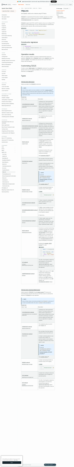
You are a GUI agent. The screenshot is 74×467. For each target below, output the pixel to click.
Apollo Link (35, 8)
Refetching (4, 33)
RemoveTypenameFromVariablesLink (8, 176)
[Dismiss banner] (72, 1)
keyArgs (3, 79)
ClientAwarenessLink (6, 166)
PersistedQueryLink (6, 174)
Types (57, 14)
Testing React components (7, 99)
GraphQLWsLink (5, 170)
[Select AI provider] (55, 465)
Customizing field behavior (7, 62)
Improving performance (7, 110)
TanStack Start (5, 129)
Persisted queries (5, 43)
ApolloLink (4, 156)
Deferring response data (7, 47)
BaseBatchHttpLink (6, 160)
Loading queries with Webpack (8, 133)
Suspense (4, 25)
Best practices (5, 49)
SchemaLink (5, 179)
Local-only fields (5, 86)
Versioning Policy (5, 191)
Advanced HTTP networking (7, 140)
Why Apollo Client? (6, 16)
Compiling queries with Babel (8, 116)
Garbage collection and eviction (8, 60)
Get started (4, 18)
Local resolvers (5, 90)
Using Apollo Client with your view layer (8, 122)
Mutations (4, 29)
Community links (5, 185)
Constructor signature (60, 10)
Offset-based (4, 75)
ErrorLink (4, 168)
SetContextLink (5, 181)
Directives (4, 39)
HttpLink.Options (60, 16)
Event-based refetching (7, 35)
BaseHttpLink (5, 158)
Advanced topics (5, 66)
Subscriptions (4, 37)
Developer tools (5, 95)
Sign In (70, 4)
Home (22, 8)
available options (44, 184)
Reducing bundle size (6, 105)
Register (54, 1)
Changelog (4, 187)
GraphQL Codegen (5, 97)
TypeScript (4, 31)
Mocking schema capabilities (8, 103)
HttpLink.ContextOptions (61, 17)
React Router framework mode (8, 127)
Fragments (4, 27)
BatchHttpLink (5, 162)
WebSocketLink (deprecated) (8, 183)
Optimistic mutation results (7, 112)
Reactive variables (6, 88)
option (32, 68)
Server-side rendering (6, 114)
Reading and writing (6, 58)
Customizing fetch (59, 13)
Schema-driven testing (6, 101)
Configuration (4, 56)
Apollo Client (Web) (28, 8)
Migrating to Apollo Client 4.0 (8, 189)
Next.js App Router (5, 125)
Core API (3, 73)
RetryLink (4, 178)
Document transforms (6, 45)
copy (53, 29)
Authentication (5, 142)
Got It (12, 462)
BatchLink (4, 164)
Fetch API (30, 71)
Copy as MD (66, 8)
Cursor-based (4, 77)
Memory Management (6, 64)
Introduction (4, 14)
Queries (3, 23)
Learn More (16, 460)
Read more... (42, 215)
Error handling (5, 41)
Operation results (59, 12)
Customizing (45, 155)
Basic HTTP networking (7, 138)
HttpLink (4, 172)
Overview (4, 54)
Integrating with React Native (8, 131)
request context (48, 90)
